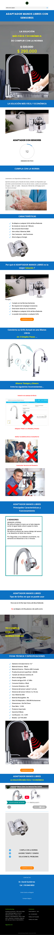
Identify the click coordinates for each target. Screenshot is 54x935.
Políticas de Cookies (33, 919)
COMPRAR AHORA (27, 319)
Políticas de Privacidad (34, 916)
